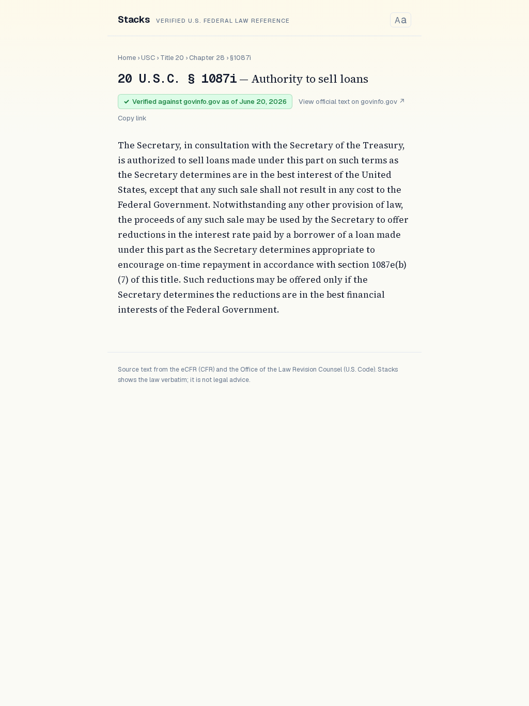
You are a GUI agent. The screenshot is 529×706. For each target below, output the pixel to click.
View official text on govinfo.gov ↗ (352, 101)
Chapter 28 (207, 57)
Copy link (132, 118)
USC (148, 57)
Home (127, 57)
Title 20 (172, 57)
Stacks (134, 19)
